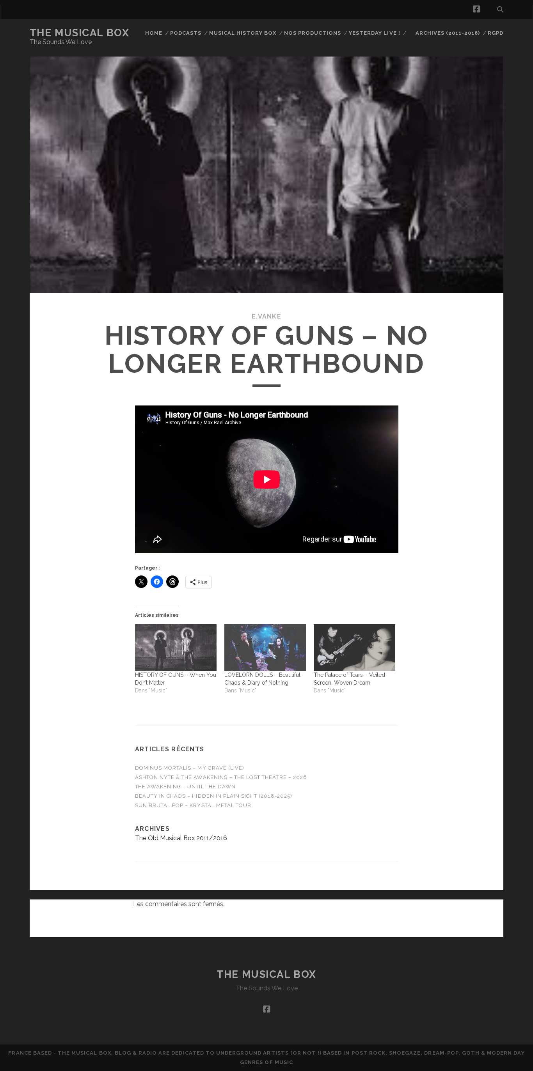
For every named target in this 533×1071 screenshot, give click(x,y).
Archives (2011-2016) (448, 33)
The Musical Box (79, 33)
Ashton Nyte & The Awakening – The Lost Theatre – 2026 (221, 777)
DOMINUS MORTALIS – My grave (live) (189, 768)
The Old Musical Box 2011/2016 (181, 838)
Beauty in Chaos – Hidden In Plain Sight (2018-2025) (213, 796)
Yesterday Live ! (374, 33)
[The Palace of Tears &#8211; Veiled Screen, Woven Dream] (354, 647)
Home (153, 33)
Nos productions (312, 33)
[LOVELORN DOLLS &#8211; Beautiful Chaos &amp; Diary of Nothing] (265, 647)
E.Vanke (266, 316)
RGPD (495, 33)
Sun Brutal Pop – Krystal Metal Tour (193, 805)
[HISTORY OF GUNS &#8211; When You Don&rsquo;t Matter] (176, 647)
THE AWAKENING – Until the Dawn (185, 787)
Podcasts (185, 33)
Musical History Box (243, 33)
